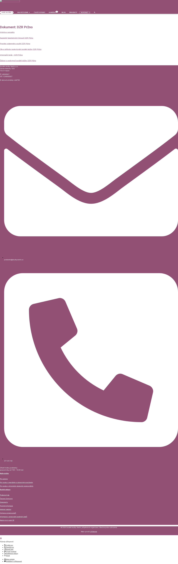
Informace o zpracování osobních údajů (13, 517)
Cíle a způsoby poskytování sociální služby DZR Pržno (20, 49)
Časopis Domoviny (6, 499)
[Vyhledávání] (93, 12)
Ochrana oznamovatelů (8, 513)
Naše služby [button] (6, 12)
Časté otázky (39, 12)
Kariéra (53, 12)
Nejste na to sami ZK (7, 520)
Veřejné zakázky (5, 509)
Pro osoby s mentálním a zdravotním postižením (16, 482)
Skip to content (5, 536)
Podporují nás (4, 495)
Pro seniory (4, 479)
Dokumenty (4, 502)
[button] (1, 538)
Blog (64, 12)
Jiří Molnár (93, 531)
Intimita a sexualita (7, 32)
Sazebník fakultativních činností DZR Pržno (16, 38)
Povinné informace (6, 506)
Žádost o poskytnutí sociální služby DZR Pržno (18, 61)
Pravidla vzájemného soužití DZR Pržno (15, 44)
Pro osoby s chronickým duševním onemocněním (16, 486)
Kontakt (84, 12)
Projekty (73, 12)
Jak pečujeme (22, 12)
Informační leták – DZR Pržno (11, 55)
